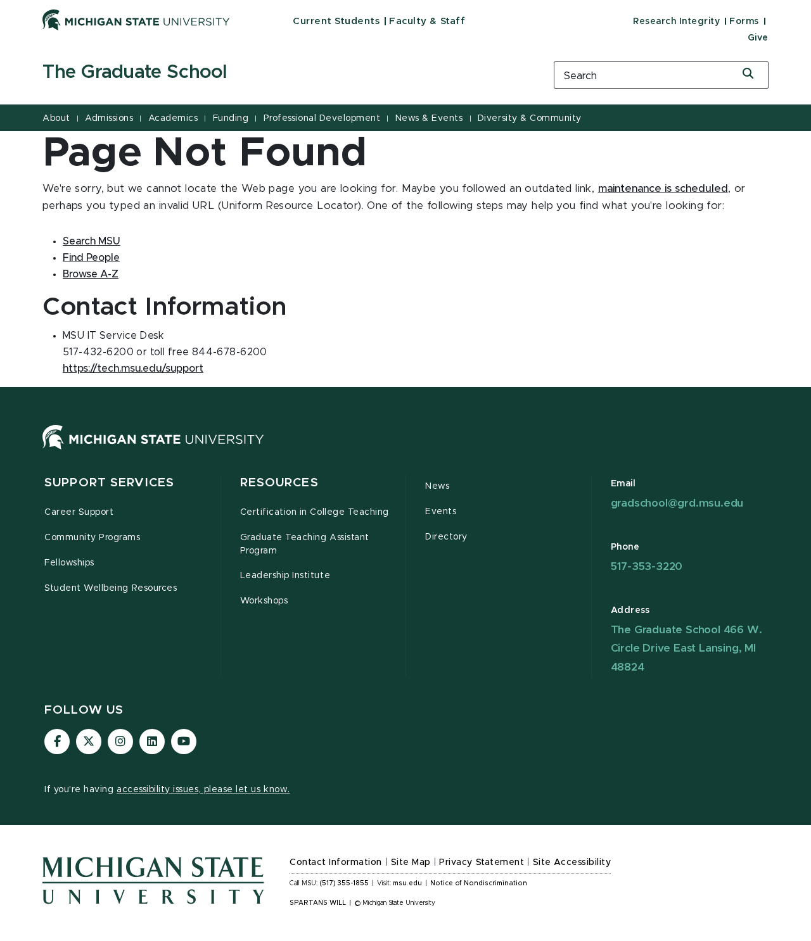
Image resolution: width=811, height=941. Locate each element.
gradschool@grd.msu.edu (677, 503)
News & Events (429, 118)
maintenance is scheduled (663, 189)
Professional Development (322, 118)
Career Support (78, 512)
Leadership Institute (285, 575)
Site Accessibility (572, 862)
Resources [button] (279, 483)
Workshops (264, 601)
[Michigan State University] (136, 20)
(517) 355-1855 (344, 883)
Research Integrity (676, 21)
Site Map (411, 862)
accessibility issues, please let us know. (203, 789)
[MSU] (153, 450)
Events (440, 511)
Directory (446, 537)
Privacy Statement (481, 862)
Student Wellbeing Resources (110, 588)
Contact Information (336, 862)
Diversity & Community (530, 118)
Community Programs (92, 537)
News (437, 486)
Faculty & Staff (427, 21)
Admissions (109, 118)
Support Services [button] (109, 483)
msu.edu (407, 883)
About (56, 118)
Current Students (336, 21)
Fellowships (69, 563)
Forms (744, 21)
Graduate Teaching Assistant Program (304, 544)
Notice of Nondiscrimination (478, 883)
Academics (173, 118)
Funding (231, 118)
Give (758, 38)
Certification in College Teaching (314, 512)
